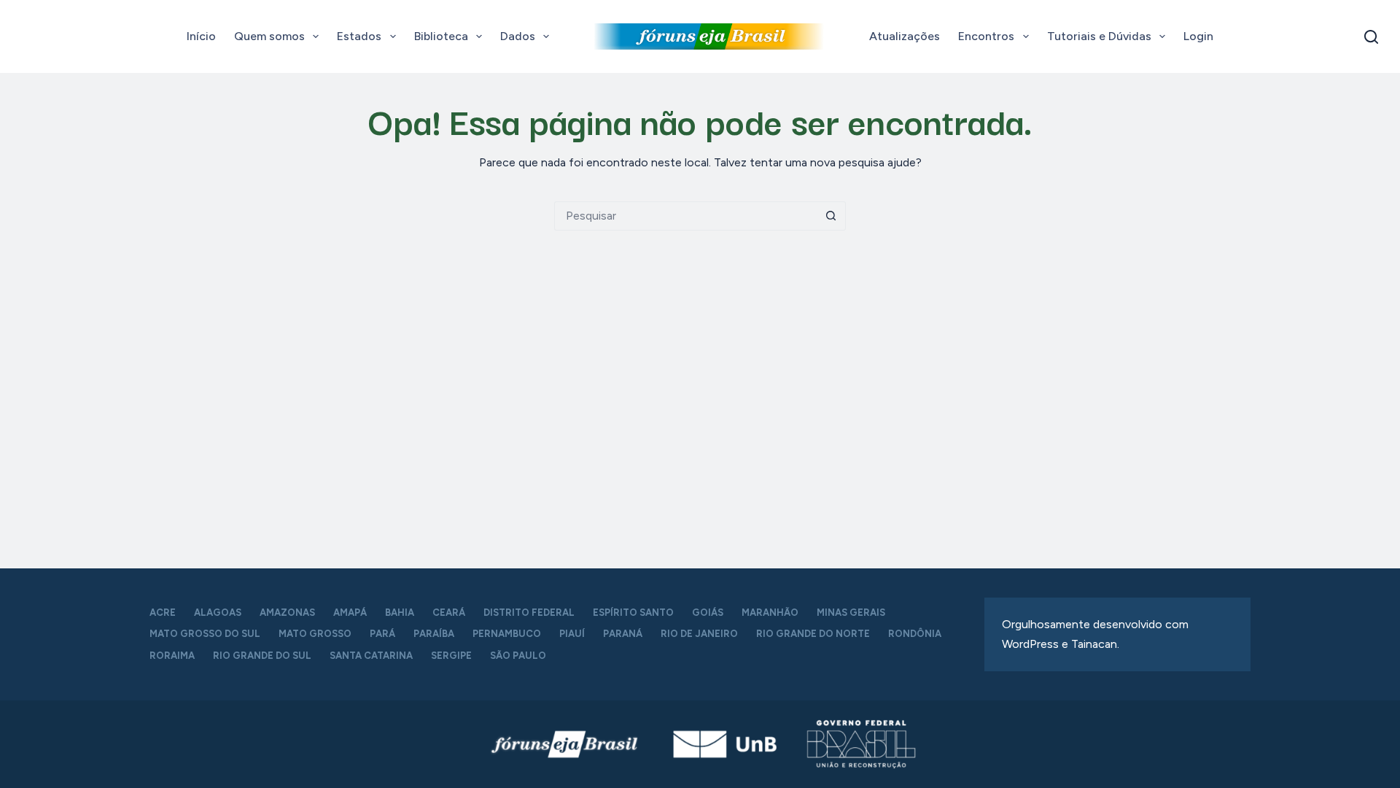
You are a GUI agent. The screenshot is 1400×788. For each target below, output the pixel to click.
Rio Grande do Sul (262, 655)
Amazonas (287, 612)
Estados (359, 36)
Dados (517, 36)
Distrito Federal (529, 612)
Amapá (350, 612)
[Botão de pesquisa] (831, 216)
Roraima (172, 655)
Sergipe (451, 655)
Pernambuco (506, 633)
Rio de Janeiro (699, 633)
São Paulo (518, 655)
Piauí (572, 633)
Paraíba (433, 633)
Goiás (707, 612)
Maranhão (770, 612)
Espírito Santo (633, 612)
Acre (162, 612)
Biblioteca (441, 36)
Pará (382, 633)
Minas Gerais (851, 612)
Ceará (448, 612)
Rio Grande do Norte (813, 633)
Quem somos (269, 36)
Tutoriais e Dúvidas (1099, 36)
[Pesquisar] (1371, 37)
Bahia (399, 612)
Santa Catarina (371, 655)
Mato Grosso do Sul (204, 633)
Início (201, 36)
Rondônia (914, 633)
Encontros (986, 36)
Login (1198, 36)
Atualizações (904, 36)
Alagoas (217, 612)
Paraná (622, 633)
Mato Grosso (315, 633)
